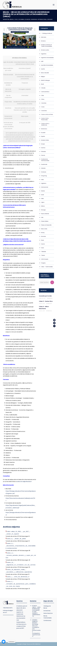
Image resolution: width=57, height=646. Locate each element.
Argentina (6, 19)
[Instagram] (54, 326)
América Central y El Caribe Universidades (46, 45)
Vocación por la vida (45, 296)
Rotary (43, 232)
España (43, 136)
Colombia (21, 19)
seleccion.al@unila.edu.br (24, 481)
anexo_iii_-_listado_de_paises (16, 539)
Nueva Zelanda (45, 213)
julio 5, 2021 (42, 310)
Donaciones (46, 611)
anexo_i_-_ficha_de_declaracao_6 (18, 577)
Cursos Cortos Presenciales (45, 118)
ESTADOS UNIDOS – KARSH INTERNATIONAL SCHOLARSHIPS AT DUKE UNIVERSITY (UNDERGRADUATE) (36, 611)
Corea (42, 107)
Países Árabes (44, 221)
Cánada (43, 88)
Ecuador (27, 19)
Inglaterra (43, 183)
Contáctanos (47, 620)
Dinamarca (44, 129)
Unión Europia (44, 259)
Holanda (43, 168)
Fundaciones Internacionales (45, 159)
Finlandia (43, 151)
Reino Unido (44, 229)
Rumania (43, 236)
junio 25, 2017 (42, 298)
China (42, 99)
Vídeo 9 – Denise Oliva (46, 301)
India (42, 179)
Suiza (42, 248)
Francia (43, 155)
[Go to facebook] (3, 641)
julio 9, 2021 (42, 303)
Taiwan (43, 255)
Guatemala (44, 164)
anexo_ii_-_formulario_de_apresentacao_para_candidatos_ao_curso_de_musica (21, 584)
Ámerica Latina (45, 50)
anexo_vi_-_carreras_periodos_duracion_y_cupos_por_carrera (21, 555)
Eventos (43, 147)
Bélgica (43, 76)
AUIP (42, 61)
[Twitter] (54, 323)
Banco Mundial (45, 72)
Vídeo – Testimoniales (47, 266)
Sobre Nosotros (48, 613)
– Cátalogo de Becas (46, 33)
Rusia (42, 240)
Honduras (34, 19)
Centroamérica (45, 91)
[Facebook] (54, 320)
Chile (16, 19)
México (43, 206)
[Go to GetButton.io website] (3, 644)
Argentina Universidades (47, 57)
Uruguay (50, 19)
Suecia (43, 244)
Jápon (42, 202)
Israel (42, 194)
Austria (43, 69)
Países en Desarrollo (46, 225)
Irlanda (43, 191)
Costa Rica (44, 110)
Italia (42, 198)
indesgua (50, 298)
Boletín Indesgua (45, 80)
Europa (43, 144)
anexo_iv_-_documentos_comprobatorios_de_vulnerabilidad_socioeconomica (20, 546)
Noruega (43, 210)
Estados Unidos (45, 140)
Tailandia (43, 251)
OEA (42, 217)
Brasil (12, 19)
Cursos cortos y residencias (45, 124)
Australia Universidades (47, 65)
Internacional (42, 19)
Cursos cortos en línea (47, 114)
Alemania (43, 37)
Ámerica (43, 41)
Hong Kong (44, 175)
